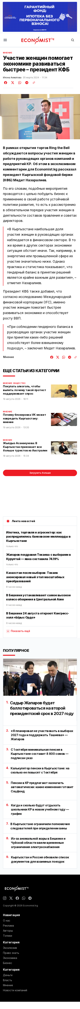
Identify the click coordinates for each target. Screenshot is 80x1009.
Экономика (10, 957)
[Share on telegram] (26, 82)
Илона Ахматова (12, 77)
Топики (7, 935)
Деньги (7, 975)
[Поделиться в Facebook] (6, 82)
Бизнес (7, 963)
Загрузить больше (40, 472)
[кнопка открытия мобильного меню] (5, 40)
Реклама (8, 925)
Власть (7, 980)
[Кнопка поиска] (72, 40)
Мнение (7, 53)
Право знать (11, 952)
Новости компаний (15, 990)
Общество (19, 383)
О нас (6, 920)
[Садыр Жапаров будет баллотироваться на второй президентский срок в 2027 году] (40, 677)
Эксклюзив (10, 947)
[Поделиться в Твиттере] (12, 82)
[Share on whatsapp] (19, 82)
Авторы (8, 930)
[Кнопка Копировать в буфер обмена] (32, 82)
